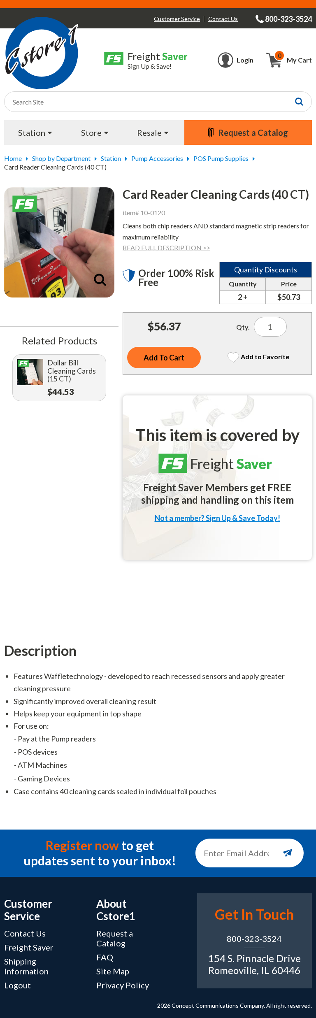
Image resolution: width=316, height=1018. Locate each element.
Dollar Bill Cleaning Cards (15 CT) (71, 370)
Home (13, 158)
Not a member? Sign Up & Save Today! (217, 518)
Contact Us (223, 18)
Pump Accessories (157, 158)
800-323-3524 (254, 939)
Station (111, 158)
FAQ (104, 957)
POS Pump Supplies (221, 158)
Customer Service (177, 18)
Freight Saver (28, 947)
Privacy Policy (122, 985)
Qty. (243, 327)
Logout (17, 985)
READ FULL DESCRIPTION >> (166, 247)
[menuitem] (36, 132)
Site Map (112, 971)
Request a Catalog (114, 938)
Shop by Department (61, 158)
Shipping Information (26, 966)
